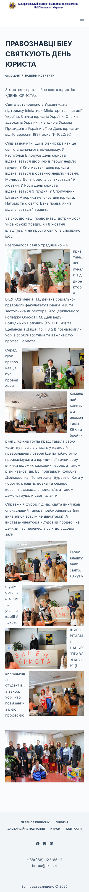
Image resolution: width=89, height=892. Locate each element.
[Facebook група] (51, 843)
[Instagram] (44, 843)
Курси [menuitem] (55, 828)
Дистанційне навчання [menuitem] (26, 828)
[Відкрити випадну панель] (82, 19)
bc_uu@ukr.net (44, 865)
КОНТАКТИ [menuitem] (74, 828)
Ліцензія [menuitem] (61, 822)
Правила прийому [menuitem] (35, 822)
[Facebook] (37, 843)
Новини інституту (39, 75)
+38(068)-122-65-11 (44, 859)
